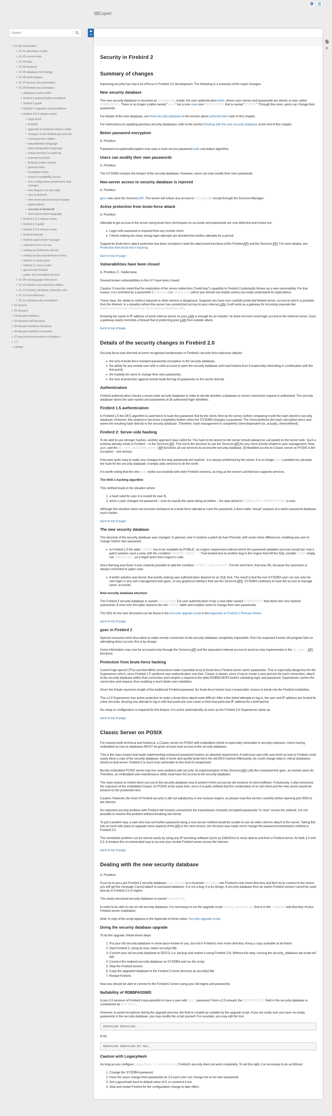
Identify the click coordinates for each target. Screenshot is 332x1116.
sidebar (18, 346)
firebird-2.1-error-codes (37, 265)
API (141, 198)
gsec (103, 198)
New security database (165, 116)
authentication (218, 116)
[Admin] (312, 4)
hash (196, 148)
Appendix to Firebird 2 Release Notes (235, 613)
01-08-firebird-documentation (37, 87)
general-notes (36, 167)
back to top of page (113, 255)
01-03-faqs (25, 61)
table (221, 100)
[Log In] (319, 4)
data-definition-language (42, 143)
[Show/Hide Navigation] (91, 33)
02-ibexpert (21, 310)
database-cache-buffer (37, 92)
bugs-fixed (34, 119)
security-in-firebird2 (41, 209)
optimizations (36, 204)
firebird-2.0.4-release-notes (40, 113)
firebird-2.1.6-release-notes (40, 218)
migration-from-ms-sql (37, 244)
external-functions (39, 157)
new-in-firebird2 (37, 194)
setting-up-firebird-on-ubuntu (40, 250)
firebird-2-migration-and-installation (44, 108)
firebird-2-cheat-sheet (36, 260)
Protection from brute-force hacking (124, 247)
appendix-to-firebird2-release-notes (49, 129)
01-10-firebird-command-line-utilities (41, 284)
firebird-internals (33, 234)
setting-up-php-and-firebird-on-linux (45, 255)
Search (77, 33)
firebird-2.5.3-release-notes (40, 229)
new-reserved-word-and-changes (49, 199)
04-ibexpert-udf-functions (29, 320)
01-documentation (25, 45)
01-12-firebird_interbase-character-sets (43, 290)
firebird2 (33, 124)
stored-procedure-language (45, 213)
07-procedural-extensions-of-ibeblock (37, 336)
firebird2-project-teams (42, 162)
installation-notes (38, 172)
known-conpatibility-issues (44, 176)
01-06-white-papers (31, 77)
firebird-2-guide (32, 103)
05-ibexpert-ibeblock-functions (33, 326)
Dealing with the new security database (230, 124)
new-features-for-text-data (44, 190)
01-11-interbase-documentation (38, 300)
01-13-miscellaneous (32, 295)
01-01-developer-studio (33, 51)
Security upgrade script (185, 613)
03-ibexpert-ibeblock (26, 315)
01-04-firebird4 (28, 66)
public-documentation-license (41, 274)
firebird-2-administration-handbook (44, 98)
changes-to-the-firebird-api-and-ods (50, 134)
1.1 (16, 341)
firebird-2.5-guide (33, 224)
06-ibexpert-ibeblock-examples (33, 331)
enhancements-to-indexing (44, 153)
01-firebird (20, 305)
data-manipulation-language (45, 148)
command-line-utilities (41, 138)
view (194, 104)
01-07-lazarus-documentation (37, 82)
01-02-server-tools (30, 56)
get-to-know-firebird (35, 269)
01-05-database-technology (36, 72)
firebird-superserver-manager (41, 239)
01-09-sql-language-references (38, 279)
